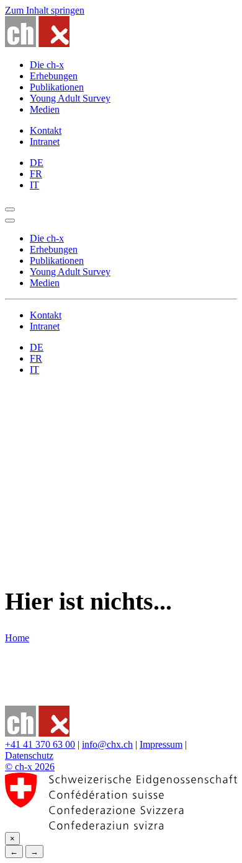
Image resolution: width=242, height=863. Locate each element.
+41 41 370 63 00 (40, 744)
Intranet (45, 141)
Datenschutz (29, 755)
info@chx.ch (107, 744)
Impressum (161, 744)
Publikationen (57, 87)
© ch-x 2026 (30, 766)
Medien (45, 109)
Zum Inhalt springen (44, 10)
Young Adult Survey (70, 98)
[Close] (10, 220)
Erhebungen (54, 76)
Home (17, 638)
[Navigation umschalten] (10, 209)
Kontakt (45, 130)
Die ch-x (47, 64)
